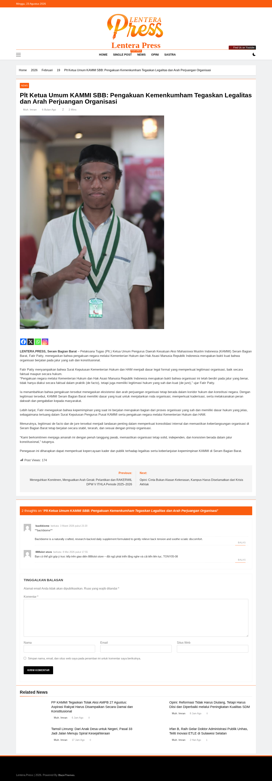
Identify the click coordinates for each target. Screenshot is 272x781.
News (141, 54)
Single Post (124, 53)
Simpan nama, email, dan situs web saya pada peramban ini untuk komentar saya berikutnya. (84, 658)
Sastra (170, 54)
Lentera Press (136, 45)
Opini (155, 54)
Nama (28, 642)
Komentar (31, 596)
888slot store (44, 551)
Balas (242, 542)
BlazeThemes (66, 775)
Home (103, 54)
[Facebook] (23, 339)
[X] (30, 339)
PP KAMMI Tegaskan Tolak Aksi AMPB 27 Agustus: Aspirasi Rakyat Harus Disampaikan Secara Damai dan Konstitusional (92, 707)
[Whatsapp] (38, 339)
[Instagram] (45, 339)
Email (104, 642)
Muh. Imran (30, 109)
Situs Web (183, 642)
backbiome (42, 525)
